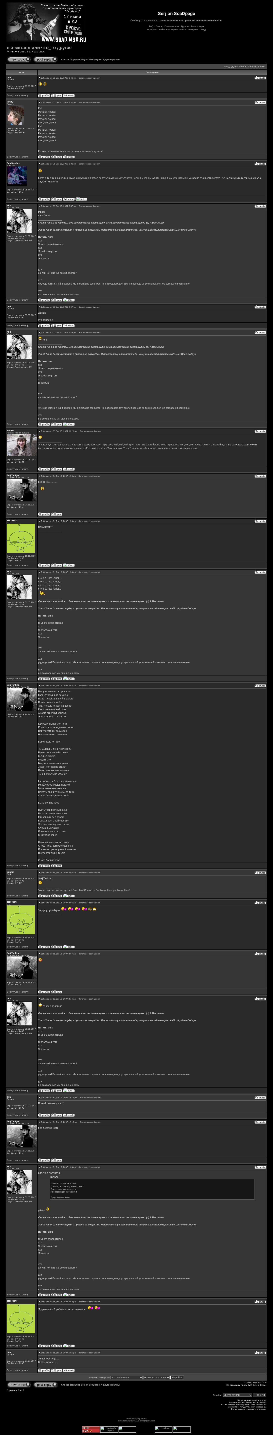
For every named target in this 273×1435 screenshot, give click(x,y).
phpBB (130, 1421)
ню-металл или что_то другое (39, 47)
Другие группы (111, 59)
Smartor (143, 1418)
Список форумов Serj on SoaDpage (80, 59)
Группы (185, 26)
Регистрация (197, 26)
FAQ (151, 26)
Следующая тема (256, 66)
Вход (203, 29)
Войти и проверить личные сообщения (178, 29)
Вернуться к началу (17, 95)
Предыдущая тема (234, 66)
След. (41, 51)
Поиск (159, 26)
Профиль (152, 29)
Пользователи (171, 26)
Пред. (23, 51)
